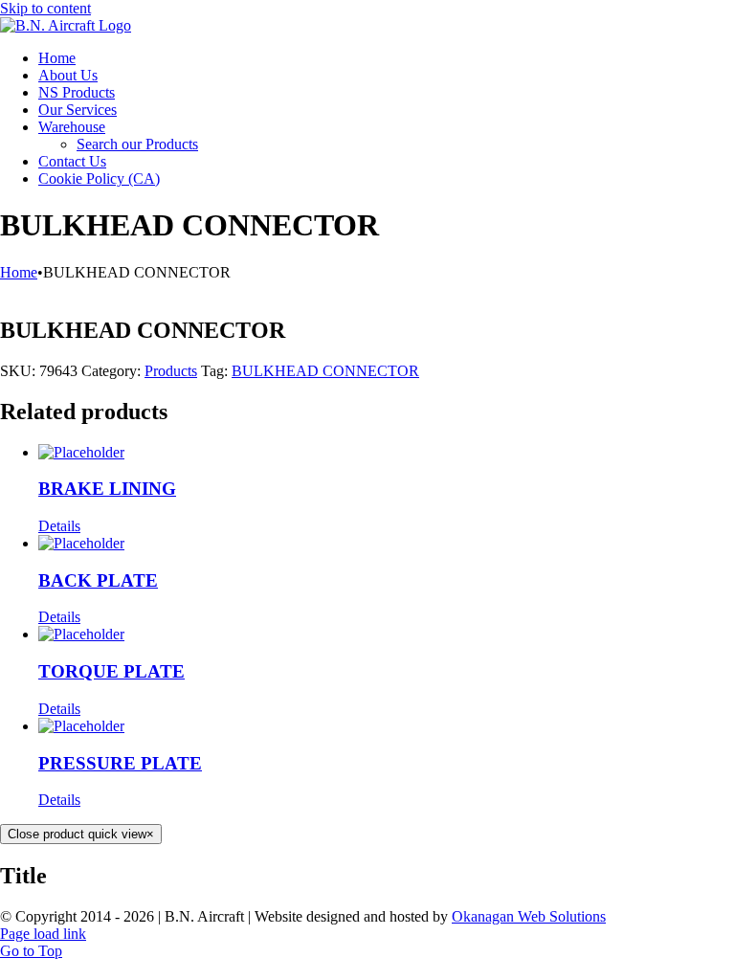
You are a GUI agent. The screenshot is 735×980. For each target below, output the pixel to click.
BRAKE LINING (107, 489)
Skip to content (45, 8)
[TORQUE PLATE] (386, 634)
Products (171, 371)
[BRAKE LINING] (386, 452)
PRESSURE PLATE (120, 763)
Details (59, 526)
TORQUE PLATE (111, 671)
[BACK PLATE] (386, 543)
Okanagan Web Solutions (529, 916)
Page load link (43, 933)
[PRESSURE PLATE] (386, 726)
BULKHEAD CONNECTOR (325, 371)
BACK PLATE (98, 580)
